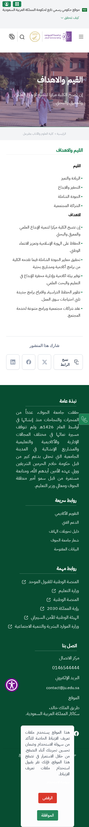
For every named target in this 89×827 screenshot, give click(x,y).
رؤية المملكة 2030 (63, 608)
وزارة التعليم (69, 590)
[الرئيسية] (53, 36)
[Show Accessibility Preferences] (12, 685)
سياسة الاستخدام (58, 782)
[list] (81, 37)
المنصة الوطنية (66, 599)
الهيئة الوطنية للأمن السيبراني (55, 617)
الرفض (48, 798)
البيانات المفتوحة (66, 549)
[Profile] (6, 4)
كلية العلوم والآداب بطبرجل (38, 133)
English (11, 37)
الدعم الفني (70, 522)
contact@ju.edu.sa (62, 688)
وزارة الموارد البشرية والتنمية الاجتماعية (47, 626)
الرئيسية (61, 133)
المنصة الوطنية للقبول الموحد (54, 581)
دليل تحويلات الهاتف (64, 531)
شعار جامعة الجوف (65, 540)
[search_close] (23, 36)
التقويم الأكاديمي (67, 514)
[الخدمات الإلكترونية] (17, 4)
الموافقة (47, 815)
